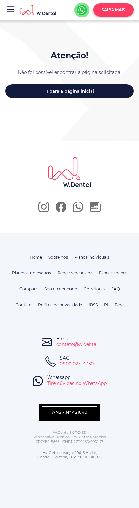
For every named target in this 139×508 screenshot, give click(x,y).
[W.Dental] (38, 10)
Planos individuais (91, 257)
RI (106, 304)
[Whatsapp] (82, 10)
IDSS (93, 304)
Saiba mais (113, 9)
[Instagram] (43, 209)
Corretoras (94, 288)
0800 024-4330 (77, 364)
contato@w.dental (77, 344)
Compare (28, 288)
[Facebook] (61, 209)
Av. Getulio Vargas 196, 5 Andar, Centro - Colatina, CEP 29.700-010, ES (69, 454)
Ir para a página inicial (69, 91)
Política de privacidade (60, 304)
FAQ (115, 288)
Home (36, 257)
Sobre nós (58, 257)
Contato (24, 304)
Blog (119, 304)
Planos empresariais (31, 273)
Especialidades (113, 273)
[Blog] (95, 209)
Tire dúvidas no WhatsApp (77, 383)
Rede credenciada (75, 273)
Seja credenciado (60, 288)
